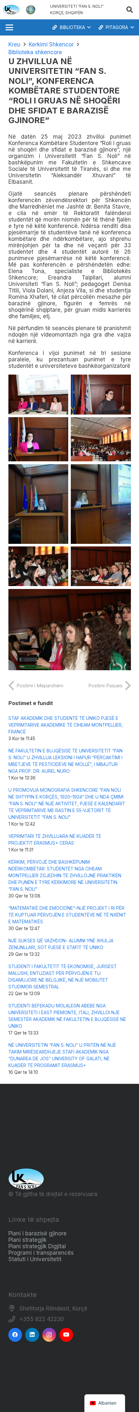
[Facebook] (15, 1335)
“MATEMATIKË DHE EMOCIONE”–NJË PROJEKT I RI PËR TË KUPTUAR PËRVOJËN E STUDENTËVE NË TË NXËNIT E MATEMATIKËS (67, 915)
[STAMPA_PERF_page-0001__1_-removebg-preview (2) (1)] (31, 10)
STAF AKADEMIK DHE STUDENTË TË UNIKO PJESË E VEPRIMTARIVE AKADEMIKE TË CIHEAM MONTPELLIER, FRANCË (65, 725)
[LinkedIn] (32, 1335)
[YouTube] (66, 1335)
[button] (130, 9)
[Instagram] (49, 1335)
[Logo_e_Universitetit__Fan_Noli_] (11, 10)
